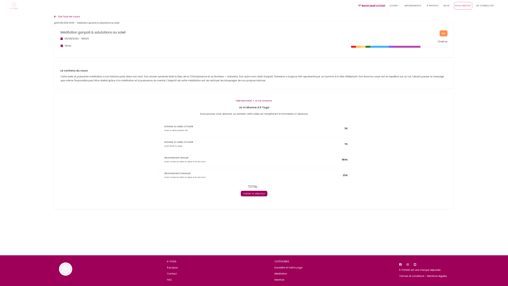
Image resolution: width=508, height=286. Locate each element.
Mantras (279, 279)
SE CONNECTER (485, 5)
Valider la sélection (254, 193)
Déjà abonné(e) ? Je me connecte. (254, 100)
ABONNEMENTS (412, 5)
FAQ (169, 279)
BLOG (447, 5)
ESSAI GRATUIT (463, 5)
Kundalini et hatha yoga (288, 267)
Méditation (281, 273)
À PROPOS (432, 5)
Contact (172, 273)
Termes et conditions (411, 276)
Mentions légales (437, 276)
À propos (172, 267)
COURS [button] (393, 5)
